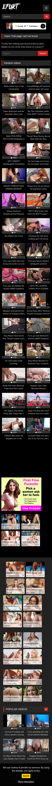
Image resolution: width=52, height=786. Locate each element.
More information (26, 782)
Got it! (26, 776)
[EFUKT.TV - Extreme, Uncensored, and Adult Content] (21, 7)
